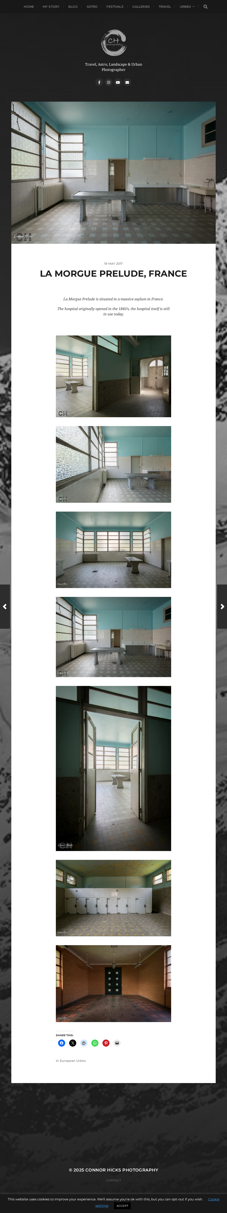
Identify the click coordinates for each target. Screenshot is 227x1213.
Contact (113, 1180)
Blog (73, 7)
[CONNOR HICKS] (114, 42)
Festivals (114, 7)
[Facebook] (99, 82)
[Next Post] (222, 607)
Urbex (185, 7)
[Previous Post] (5, 607)
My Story (51, 7)
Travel (165, 7)
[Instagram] (109, 82)
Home (29, 7)
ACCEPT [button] (122, 1205)
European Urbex (73, 1061)
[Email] (127, 82)
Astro (92, 7)
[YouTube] (118, 82)
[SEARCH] (205, 7)
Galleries (141, 7)
